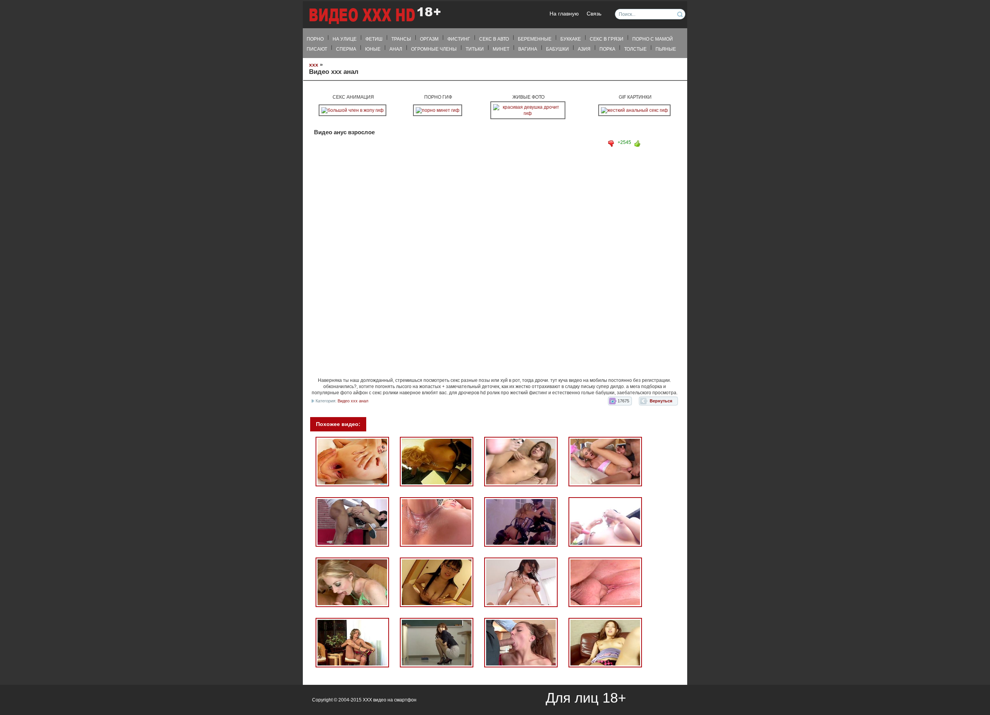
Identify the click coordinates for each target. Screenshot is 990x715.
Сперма (346, 49)
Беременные (534, 39)
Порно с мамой (652, 39)
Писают (317, 49)
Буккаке (570, 39)
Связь (594, 14)
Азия (584, 49)
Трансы (401, 39)
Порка (607, 49)
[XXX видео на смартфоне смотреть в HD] (374, 15)
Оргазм (429, 39)
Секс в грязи (606, 39)
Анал (395, 49)
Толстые (635, 49)
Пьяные (665, 49)
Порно (315, 39)
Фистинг (458, 39)
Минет (501, 49)
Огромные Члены (434, 49)
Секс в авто (494, 39)
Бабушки (557, 49)
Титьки (475, 49)
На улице (345, 39)
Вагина (527, 49)
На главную (564, 14)
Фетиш (373, 39)
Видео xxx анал (353, 401)
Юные (373, 49)
